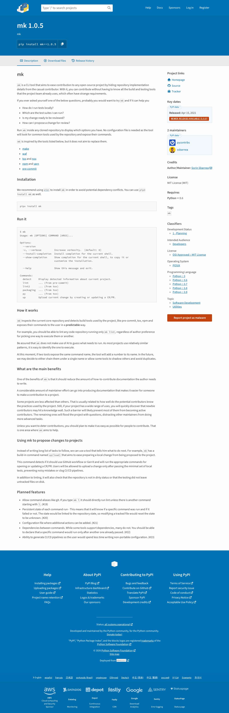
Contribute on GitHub (135, 588)
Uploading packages (46, 588)
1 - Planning (180, 233)
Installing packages (46, 583)
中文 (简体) (137, 677)
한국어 (198, 677)
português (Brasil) (84, 677)
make (25, 149)
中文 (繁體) (152, 677)
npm (25, 164)
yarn (36, 164)
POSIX (176, 265)
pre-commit (29, 169)
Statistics (92, 593)
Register (204, 8)
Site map (114, 654)
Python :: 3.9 (180, 292)
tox (24, 159)
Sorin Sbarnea (200, 168)
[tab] (29, 61)
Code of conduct (180, 593)
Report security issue (181, 588)
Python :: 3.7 (180, 284)
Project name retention (46, 598)
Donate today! (114, 634)
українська (101, 677)
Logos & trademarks (92, 598)
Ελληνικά (114, 677)
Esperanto (186, 677)
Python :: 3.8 (180, 288)
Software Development (186, 303)
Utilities (177, 307)
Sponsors (174, 8)
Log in (190, 8)
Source (176, 86)
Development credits (135, 602)
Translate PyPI (135, 593)
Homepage (178, 80)
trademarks (147, 641)
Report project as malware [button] (190, 318)
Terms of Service (180, 583)
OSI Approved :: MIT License (189, 255)
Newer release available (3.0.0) (189, 118)
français (59, 677)
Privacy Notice (180, 598)
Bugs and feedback (137, 583)
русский (165, 677)
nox (34, 159)
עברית (175, 677)
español (48, 677)
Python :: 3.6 (180, 280)
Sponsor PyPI (137, 598)
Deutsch (125, 677)
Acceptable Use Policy (180, 602)
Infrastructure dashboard (90, 588)
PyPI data (174, 107)
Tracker (176, 91)
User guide (46, 593)
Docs (160, 8)
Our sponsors (92, 602)
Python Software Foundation (112, 644)
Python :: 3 (179, 276)
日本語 (69, 677)
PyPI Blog (90, 583)
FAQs (47, 602)
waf (24, 154)
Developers (179, 244)
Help (148, 8)
